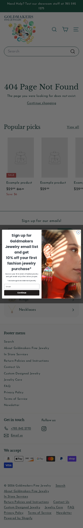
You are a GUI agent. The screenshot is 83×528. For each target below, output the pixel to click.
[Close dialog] (78, 232)
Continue (21, 292)
